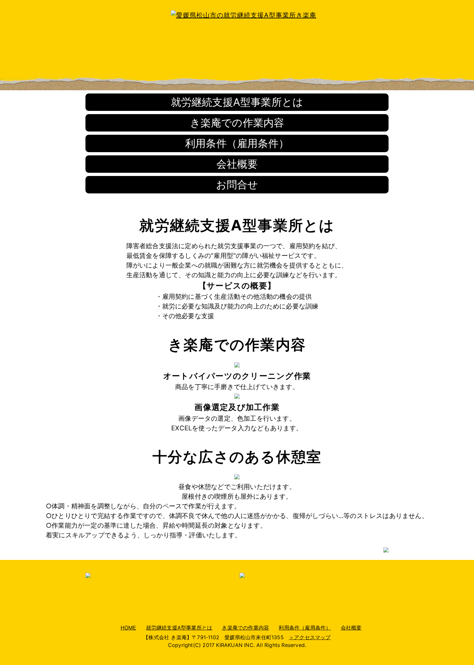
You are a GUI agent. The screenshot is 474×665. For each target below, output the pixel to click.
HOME (128, 627)
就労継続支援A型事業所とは (237, 102)
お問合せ (237, 184)
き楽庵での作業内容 (237, 122)
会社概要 (237, 164)
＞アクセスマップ (310, 637)
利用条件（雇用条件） (237, 143)
